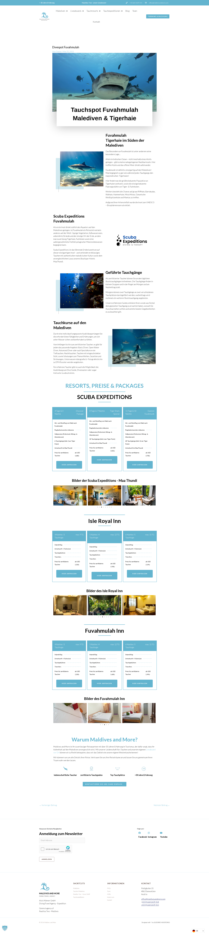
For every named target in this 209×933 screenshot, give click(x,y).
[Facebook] (139, 833)
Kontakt (96, 21)
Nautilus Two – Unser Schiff (81, 894)
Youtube (163, 837)
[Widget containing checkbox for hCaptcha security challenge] (55, 849)
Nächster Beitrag (162, 805)
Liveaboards (75, 11)
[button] (55, 495)
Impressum (110, 897)
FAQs (109, 888)
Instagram (152, 837)
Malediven (60, 11)
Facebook (142, 837)
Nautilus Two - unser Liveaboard (94, 3)
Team (134, 11)
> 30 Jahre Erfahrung (47, 3)
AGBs (109, 894)
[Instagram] (149, 833)
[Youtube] (161, 833)
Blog (127, 11)
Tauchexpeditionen (111, 11)
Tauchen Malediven (79, 891)
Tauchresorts (92, 11)
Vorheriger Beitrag (48, 805)
